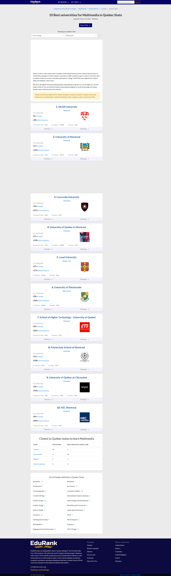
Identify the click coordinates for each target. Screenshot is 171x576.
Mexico (117, 548)
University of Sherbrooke (66, 287)
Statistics (47, 129)
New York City (92, 561)
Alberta (36, 459)
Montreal (90, 558)
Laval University (66, 257)
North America (94, 9)
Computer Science (59, 9)
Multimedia (82, 9)
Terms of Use (124, 575)
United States (119, 545)
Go (99, 35)
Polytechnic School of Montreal (66, 347)
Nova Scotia (37, 454)
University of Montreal (66, 136)
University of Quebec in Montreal (66, 227)
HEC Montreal (66, 407)
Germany (118, 561)
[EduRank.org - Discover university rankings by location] (35, 2)
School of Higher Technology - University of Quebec (66, 317)
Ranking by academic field (67, 31)
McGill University (66, 106)
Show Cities (84, 25)
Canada (103, 9)
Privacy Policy (135, 575)
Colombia (118, 551)
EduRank (95, 19)
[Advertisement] (48, 57)
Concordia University (66, 197)
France (117, 558)
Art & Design (71, 9)
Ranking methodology (40, 570)
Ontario (36, 449)
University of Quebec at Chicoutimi (67, 377)
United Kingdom (120, 555)
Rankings (83, 129)
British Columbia (39, 464)
